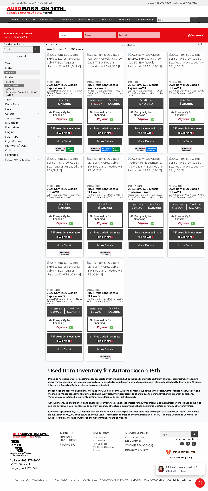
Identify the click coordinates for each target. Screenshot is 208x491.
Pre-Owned (98, 440)
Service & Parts (137, 433)
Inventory (100, 433)
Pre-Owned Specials (103, 447)
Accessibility (40, 480)
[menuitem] (22, 72)
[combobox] (71, 35)
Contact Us (22, 480)
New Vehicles (99, 437)
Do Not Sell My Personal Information (106, 480)
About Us (67, 433)
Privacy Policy (136, 450)
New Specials (99, 444)
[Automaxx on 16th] (36, 10)
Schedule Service (134, 437)
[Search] (194, 19)
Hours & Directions (68, 439)
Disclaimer (133, 440)
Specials (96, 450)
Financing (67, 444)
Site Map (76, 480)
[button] (19, 19)
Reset (20, 56)
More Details (64, 141)
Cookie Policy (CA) (139, 445)
